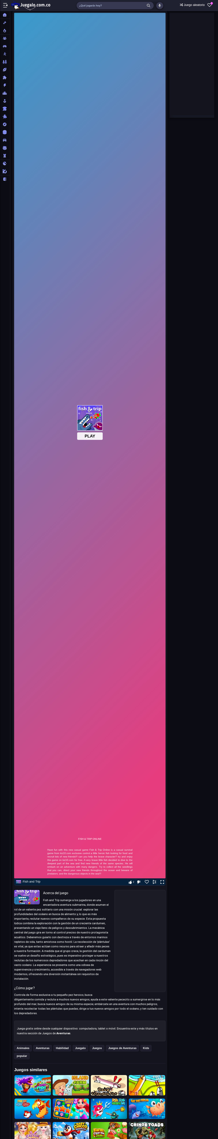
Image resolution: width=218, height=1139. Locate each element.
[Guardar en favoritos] (146, 882)
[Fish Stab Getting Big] (109, 1109)
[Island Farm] (71, 1085)
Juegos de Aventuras (122, 1048)
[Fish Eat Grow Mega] (32, 1109)
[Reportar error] (154, 882)
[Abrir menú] (5, 6)
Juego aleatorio (194, 5)
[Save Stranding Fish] (109, 1085)
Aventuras (42, 1048)
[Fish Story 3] (71, 1109)
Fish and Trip (31, 881)
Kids (146, 1048)
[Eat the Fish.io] (147, 1109)
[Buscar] (148, 5)
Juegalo (80, 1048)
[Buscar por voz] (160, 5)
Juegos (97, 1048)
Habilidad (62, 1048)
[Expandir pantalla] (162, 882)
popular (22, 1056)
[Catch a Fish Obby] (32, 1085)
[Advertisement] (140, 941)
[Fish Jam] (147, 1085)
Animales (23, 1048)
